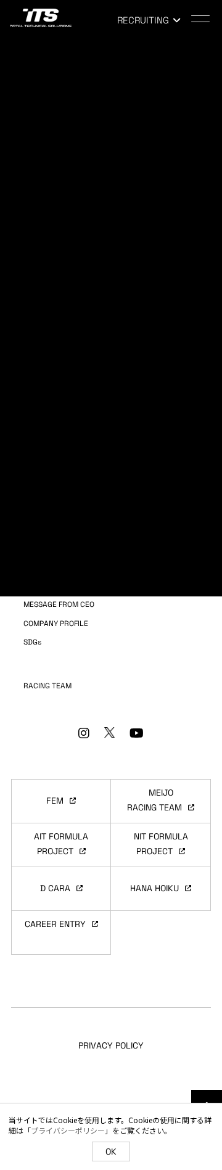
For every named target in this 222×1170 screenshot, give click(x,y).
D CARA (55, 888)
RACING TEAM (47, 686)
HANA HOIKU (154, 888)
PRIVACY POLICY (111, 1045)
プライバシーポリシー (68, 1130)
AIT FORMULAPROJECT (61, 844)
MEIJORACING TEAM (154, 800)
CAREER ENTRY (55, 923)
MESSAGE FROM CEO (58, 604)
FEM (55, 800)
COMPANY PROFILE (55, 623)
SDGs (32, 642)
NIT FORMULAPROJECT (161, 844)
